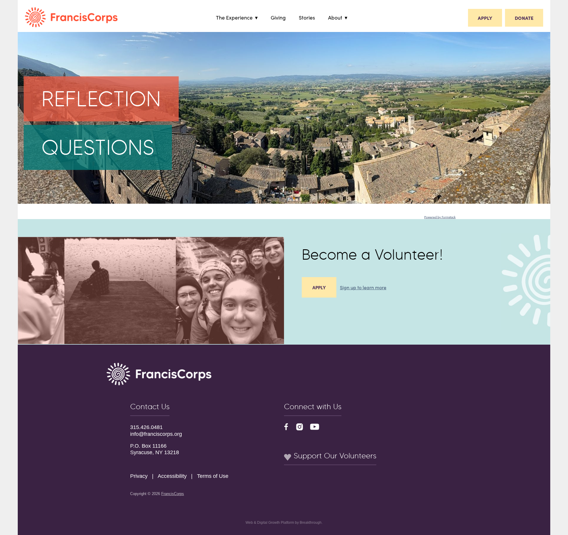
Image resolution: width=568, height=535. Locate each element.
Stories (307, 17)
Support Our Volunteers (334, 455)
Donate (524, 18)
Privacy (139, 476)
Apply (485, 18)
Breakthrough (311, 522)
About (335, 17)
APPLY (319, 287)
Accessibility (172, 476)
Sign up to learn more (363, 287)
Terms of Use (212, 476)
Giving (278, 17)
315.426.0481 (146, 427)
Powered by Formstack (440, 217)
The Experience (234, 17)
